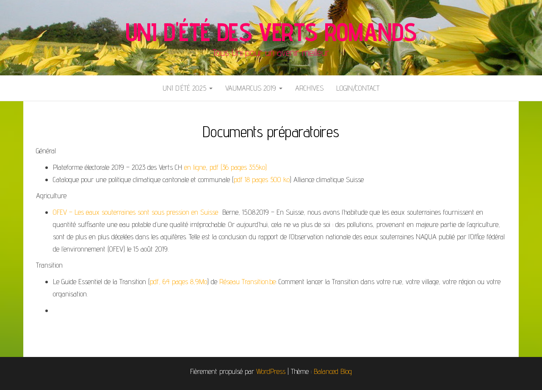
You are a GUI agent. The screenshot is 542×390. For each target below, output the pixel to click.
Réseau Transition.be (247, 281)
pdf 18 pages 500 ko (262, 179)
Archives (309, 87)
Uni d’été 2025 (185, 87)
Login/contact (357, 87)
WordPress (270, 371)
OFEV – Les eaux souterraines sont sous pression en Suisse (136, 211)
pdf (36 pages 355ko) (238, 167)
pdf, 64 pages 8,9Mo (178, 281)
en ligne (195, 167)
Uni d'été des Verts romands (271, 32)
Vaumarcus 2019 (251, 87)
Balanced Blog (333, 371)
